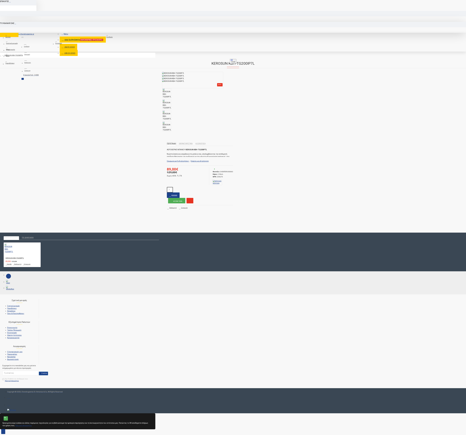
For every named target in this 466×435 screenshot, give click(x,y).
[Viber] (8, 282)
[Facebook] (8, 276)
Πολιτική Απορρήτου (23, 426)
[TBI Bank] (11, 410)
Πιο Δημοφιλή (28, 238)
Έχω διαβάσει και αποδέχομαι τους (16, 380)
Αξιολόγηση (201, 144)
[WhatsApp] (8, 288)
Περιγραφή (171, 144)
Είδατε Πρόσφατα (11, 238)
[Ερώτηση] (190, 200)
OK (5, 417)
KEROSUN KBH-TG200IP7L (13, 55)
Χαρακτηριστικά (186, 144)
